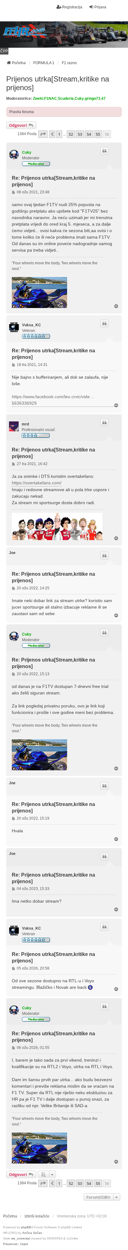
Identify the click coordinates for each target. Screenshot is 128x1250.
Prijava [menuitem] (100, 7)
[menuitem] (10, 1244)
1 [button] (59, 134)
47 (103, 98)
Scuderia (66, 98)
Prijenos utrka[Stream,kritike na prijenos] (57, 83)
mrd (25, 424)
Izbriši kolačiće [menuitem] (37, 1216)
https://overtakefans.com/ (37, 482)
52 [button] (71, 134)
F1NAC (50, 98)
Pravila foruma (21, 112)
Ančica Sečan (32, 1233)
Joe (12, 553)
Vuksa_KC (31, 325)
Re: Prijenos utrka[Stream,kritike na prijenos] (53, 181)
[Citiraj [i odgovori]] (104, 151)
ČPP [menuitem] (4, 51)
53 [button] (80, 134)
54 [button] (89, 134)
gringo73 (92, 98)
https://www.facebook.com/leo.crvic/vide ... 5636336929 (53, 400)
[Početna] (64, 34)
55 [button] (98, 134)
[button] (43, 134)
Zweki (38, 98)
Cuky (79, 98)
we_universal (20, 1238)
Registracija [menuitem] (72, 7)
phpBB (26, 1227)
